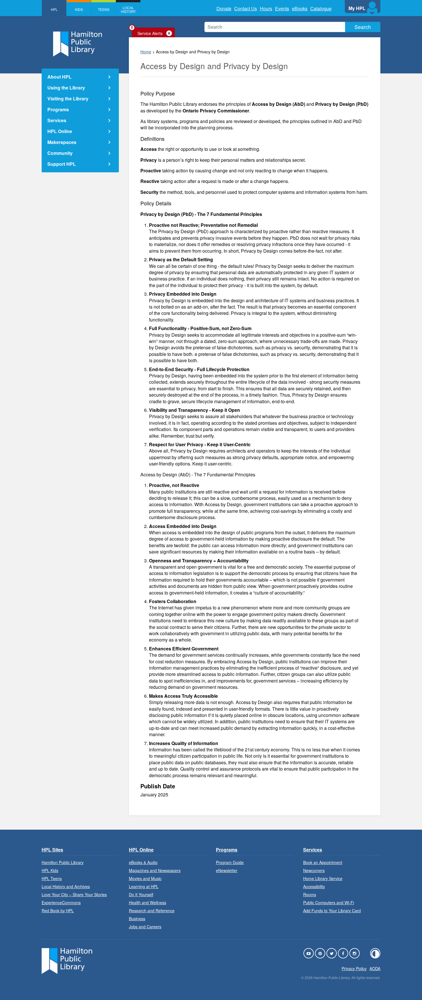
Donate (223, 8)
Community (60, 153)
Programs (58, 109)
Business (137, 918)
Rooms (309, 894)
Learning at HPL (143, 886)
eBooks (299, 8)
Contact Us (245, 8)
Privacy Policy (354, 968)
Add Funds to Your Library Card (332, 910)
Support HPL (61, 164)
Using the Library (66, 87)
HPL (54, 9)
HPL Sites (52, 849)
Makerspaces (61, 142)
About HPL (59, 76)
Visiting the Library (67, 98)
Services (56, 120)
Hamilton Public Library (63, 862)
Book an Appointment (322, 862)
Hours (266, 8)
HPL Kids (50, 870)
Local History (128, 9)
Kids (79, 9)
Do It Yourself (141, 894)
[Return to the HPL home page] (67, 972)
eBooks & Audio (143, 862)
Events (282, 8)
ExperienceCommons (61, 902)
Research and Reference (152, 910)
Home (145, 51)
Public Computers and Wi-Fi (328, 902)
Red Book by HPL (58, 910)
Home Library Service (322, 878)
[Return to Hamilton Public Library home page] (80, 45)
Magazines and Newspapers (155, 870)
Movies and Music (145, 878)
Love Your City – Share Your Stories (74, 894)
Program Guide (230, 862)
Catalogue (321, 8)
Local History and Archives (66, 886)
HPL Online (59, 131)
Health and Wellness (147, 902)
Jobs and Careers (145, 926)
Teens (103, 9)
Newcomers (314, 870)
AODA (374, 968)
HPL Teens (52, 878)
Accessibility (314, 886)
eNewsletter (226, 870)
